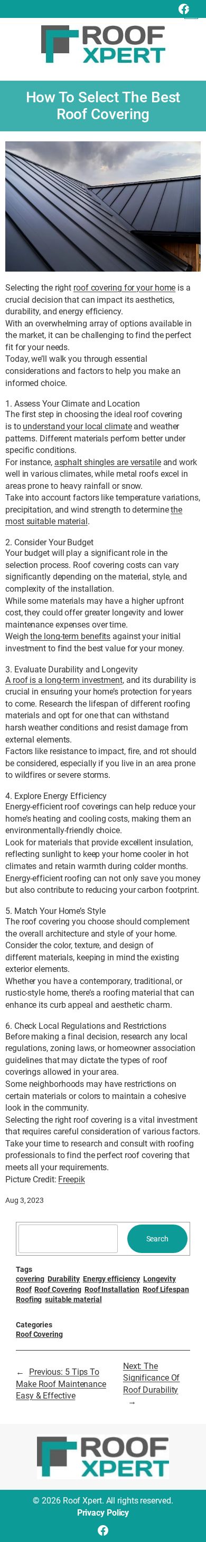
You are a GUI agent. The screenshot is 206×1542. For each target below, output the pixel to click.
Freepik (71, 1179)
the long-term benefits (70, 636)
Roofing (29, 1299)
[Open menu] (191, 12)
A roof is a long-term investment (64, 680)
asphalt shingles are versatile (107, 462)
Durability (64, 1279)
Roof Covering (57, 1289)
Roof (24, 1289)
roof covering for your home (124, 288)
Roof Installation (112, 1289)
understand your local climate (77, 426)
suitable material (73, 1299)
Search (157, 1239)
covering (30, 1279)
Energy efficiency (111, 1279)
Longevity (159, 1279)
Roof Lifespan (166, 1289)
